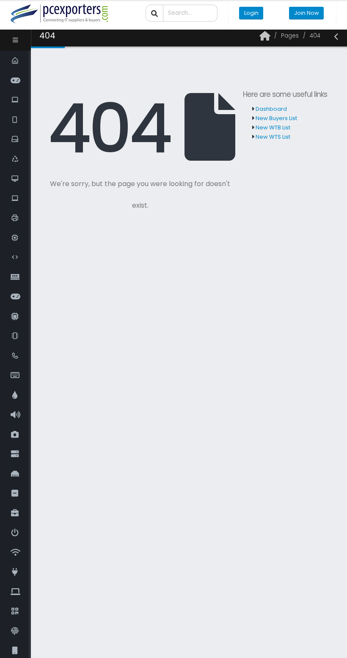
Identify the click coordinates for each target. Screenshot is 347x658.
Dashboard (270, 109)
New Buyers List (275, 118)
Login (251, 12)
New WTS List (272, 137)
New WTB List (272, 127)
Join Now (306, 12)
